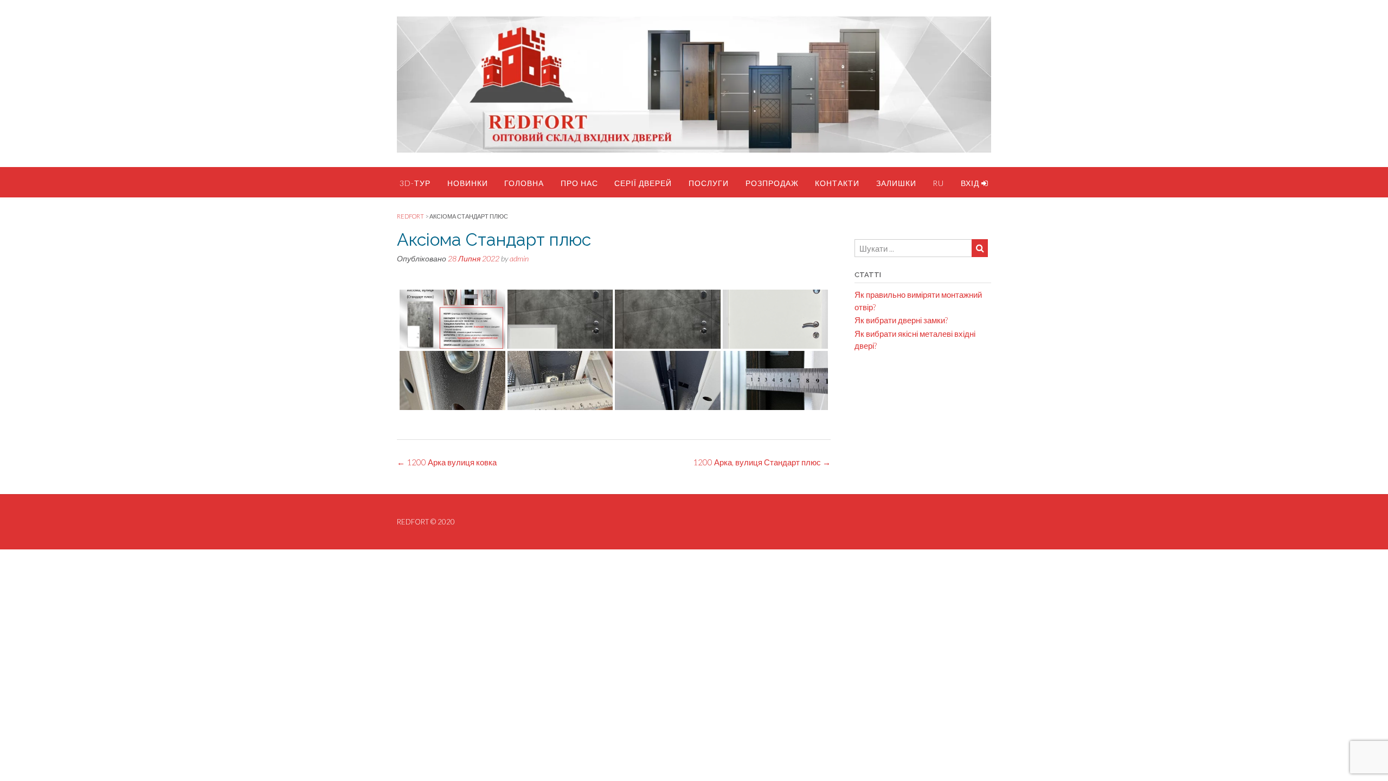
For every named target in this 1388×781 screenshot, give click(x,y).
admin (519, 258)
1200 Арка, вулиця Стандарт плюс (762, 462)
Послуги (709, 183)
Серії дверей (643, 183)
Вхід (971, 183)
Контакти (837, 183)
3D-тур (415, 183)
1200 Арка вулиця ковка (447, 462)
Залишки (896, 183)
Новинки (467, 183)
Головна (524, 183)
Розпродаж (772, 183)
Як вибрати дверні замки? (901, 320)
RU (938, 183)
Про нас (579, 183)
